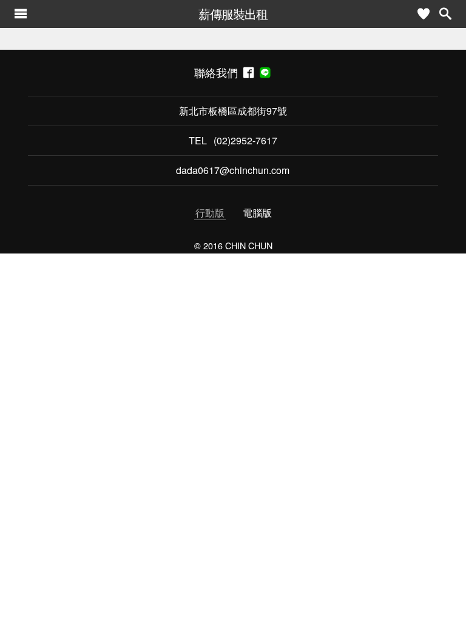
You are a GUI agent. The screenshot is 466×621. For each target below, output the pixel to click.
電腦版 (257, 213)
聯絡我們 (218, 72)
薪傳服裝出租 (233, 13)
